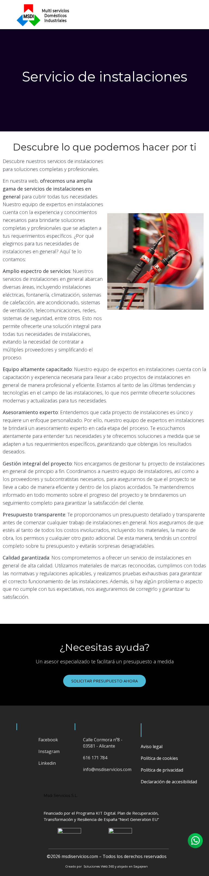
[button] (197, 15)
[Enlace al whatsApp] (195, 840)
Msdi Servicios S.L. (61, 795)
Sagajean (140, 866)
